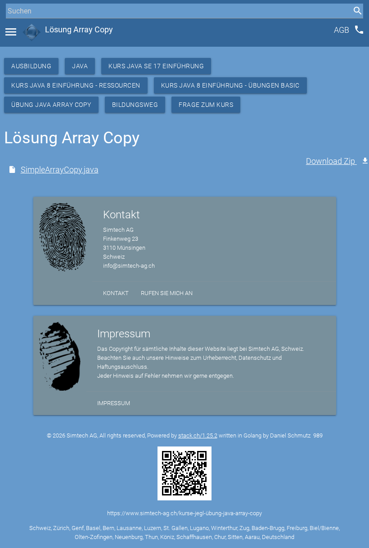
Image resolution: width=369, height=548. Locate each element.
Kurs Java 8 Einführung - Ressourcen (75, 85)
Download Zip (331, 161)
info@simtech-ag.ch (129, 265)
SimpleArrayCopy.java (60, 169)
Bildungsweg (135, 104)
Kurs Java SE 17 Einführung (156, 66)
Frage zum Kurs (206, 104)
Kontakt (116, 293)
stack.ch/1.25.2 (197, 435)
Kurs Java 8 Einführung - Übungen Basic (230, 85)
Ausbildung (31, 66)
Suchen (15, 27)
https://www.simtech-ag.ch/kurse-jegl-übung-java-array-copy (184, 513)
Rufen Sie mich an (167, 293)
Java (80, 66)
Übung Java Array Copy (51, 104)
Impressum (113, 403)
